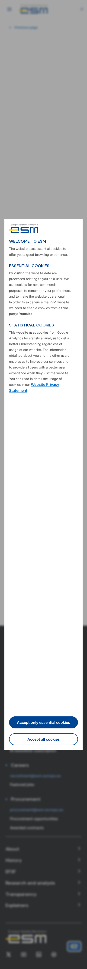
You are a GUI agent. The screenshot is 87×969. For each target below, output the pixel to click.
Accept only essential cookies (43, 722)
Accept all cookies (43, 739)
